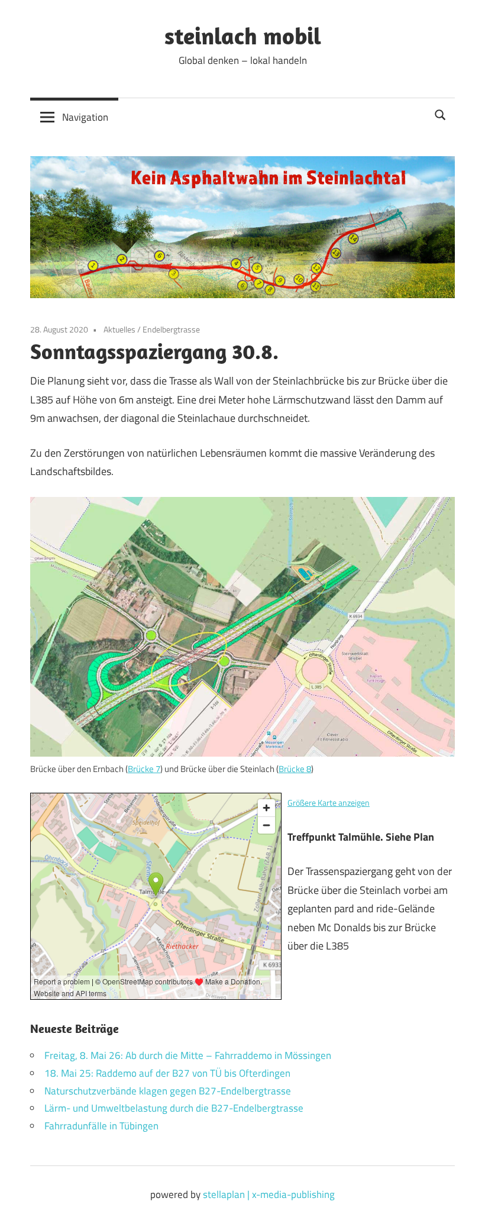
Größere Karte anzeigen (328, 802)
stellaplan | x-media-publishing (269, 1194)
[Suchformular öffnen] (440, 114)
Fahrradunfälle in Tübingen (101, 1125)
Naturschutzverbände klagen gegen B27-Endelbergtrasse (167, 1091)
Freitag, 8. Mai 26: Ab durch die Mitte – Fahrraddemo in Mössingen (187, 1055)
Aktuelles (119, 329)
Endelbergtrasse (171, 329)
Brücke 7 (144, 769)
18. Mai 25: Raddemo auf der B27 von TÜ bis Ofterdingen (167, 1073)
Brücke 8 (295, 769)
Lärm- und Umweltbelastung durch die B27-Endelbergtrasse (173, 1108)
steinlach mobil (242, 35)
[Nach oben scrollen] (464, 1203)
